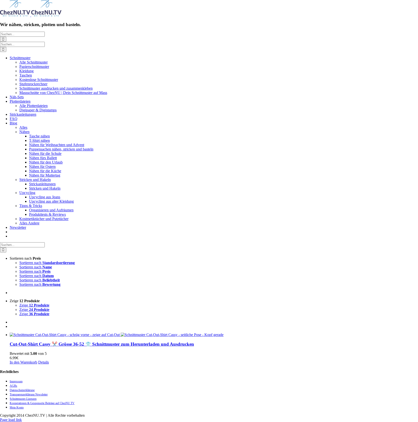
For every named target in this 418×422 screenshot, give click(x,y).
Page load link (11, 420)
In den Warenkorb (23, 362)
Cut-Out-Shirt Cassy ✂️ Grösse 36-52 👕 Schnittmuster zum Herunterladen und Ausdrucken (102, 344)
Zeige (34, 305)
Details (43, 362)
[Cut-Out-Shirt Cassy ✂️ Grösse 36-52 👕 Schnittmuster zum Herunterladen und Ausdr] (214, 335)
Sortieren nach (47, 263)
